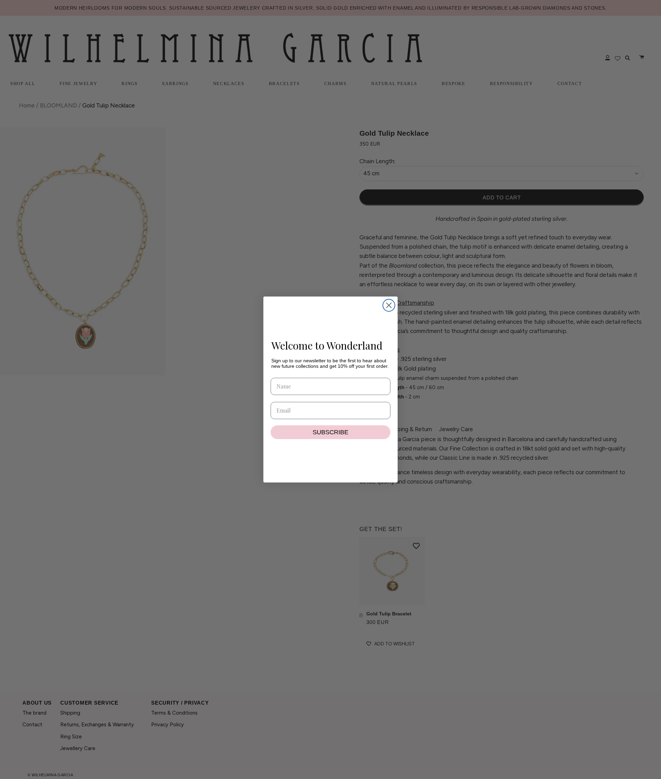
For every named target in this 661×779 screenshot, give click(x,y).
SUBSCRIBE (330, 432)
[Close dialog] (389, 305)
